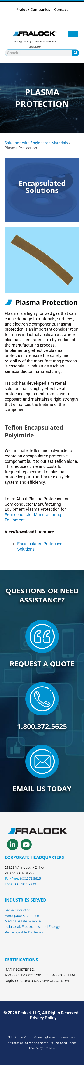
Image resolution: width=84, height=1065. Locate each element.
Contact (61, 9)
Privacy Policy (43, 1017)
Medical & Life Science (23, 921)
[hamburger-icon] (73, 34)
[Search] (75, 53)
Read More (42, 218)
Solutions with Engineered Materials (36, 142)
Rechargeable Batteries (24, 932)
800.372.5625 (30, 878)
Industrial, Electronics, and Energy (32, 927)
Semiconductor (17, 910)
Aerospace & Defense (22, 916)
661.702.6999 (25, 884)
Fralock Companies (33, 9)
